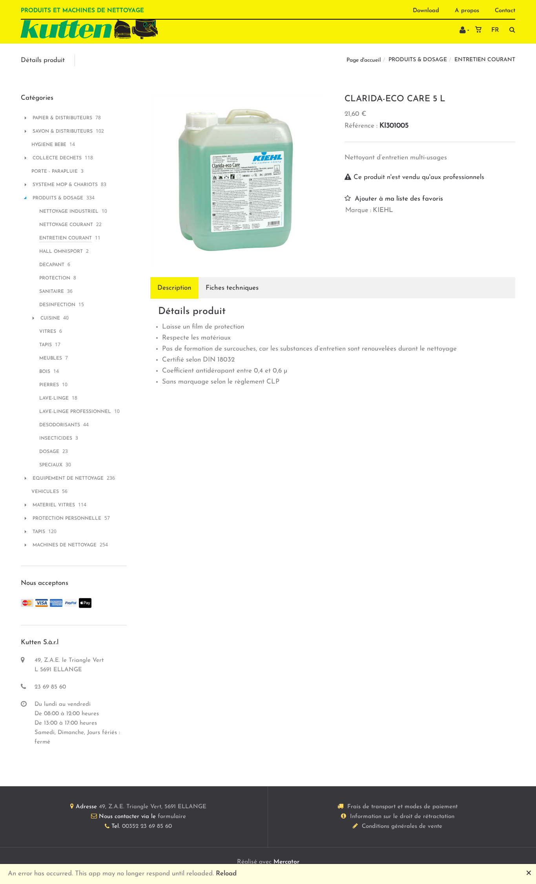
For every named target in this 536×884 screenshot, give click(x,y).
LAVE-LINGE (54, 398)
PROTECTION (54, 278)
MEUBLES (50, 358)
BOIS (44, 371)
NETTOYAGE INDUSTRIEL (68, 211)
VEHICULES (45, 491)
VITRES (47, 331)
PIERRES (49, 385)
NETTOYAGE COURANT (66, 225)
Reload (226, 873)
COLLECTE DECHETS (57, 158)
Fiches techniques (232, 288)
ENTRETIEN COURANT (484, 60)
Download (426, 11)
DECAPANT (51, 265)
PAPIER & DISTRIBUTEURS (62, 118)
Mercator (286, 862)
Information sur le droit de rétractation (402, 817)
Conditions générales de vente (402, 826)
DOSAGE (49, 451)
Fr (495, 30)
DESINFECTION (57, 305)
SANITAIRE (51, 291)
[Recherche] (510, 30)
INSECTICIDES (55, 438)
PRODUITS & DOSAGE (417, 60)
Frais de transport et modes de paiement (402, 807)
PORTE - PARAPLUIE (54, 171)
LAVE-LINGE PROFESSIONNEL (75, 411)
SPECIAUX (50, 465)
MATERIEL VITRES (54, 505)
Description (174, 288)
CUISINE (50, 318)
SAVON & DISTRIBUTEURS (63, 131)
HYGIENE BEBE (48, 144)
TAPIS (45, 345)
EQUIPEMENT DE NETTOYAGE (68, 478)
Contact (505, 11)
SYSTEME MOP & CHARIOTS (65, 185)
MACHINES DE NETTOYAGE (65, 545)
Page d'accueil (363, 60)
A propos (467, 11)
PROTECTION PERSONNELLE (67, 518)
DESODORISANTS (59, 425)
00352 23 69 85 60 (147, 826)
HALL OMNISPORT (61, 251)
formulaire (172, 817)
